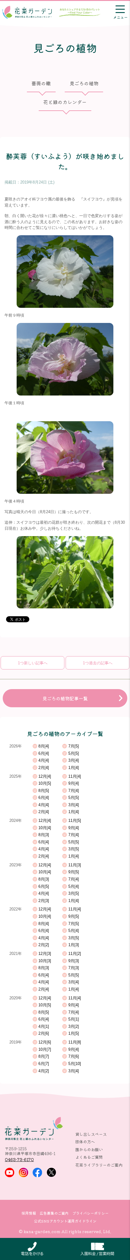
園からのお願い (89, 1149)
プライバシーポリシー (90, 1213)
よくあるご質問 (89, 1157)
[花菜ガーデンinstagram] (23, 1172)
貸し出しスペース (91, 1134)
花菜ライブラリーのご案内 (98, 1165)
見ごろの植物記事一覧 (65, 698)
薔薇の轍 (41, 83)
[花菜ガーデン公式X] (51, 1172)
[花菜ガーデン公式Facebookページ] (37, 1172)
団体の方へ (85, 1141)
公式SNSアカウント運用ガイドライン (65, 1221)
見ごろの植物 (84, 83)
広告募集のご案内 (54, 1213)
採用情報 (28, 1213)
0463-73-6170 (19, 1159)
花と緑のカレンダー (65, 102)
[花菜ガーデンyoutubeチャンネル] (9, 1172)
